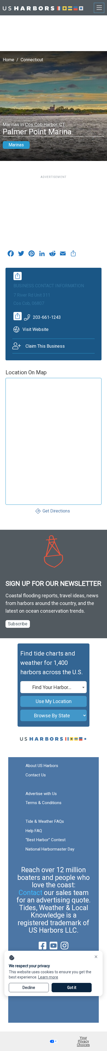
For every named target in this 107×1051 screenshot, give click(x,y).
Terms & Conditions (43, 802)
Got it (71, 987)
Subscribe (17, 623)
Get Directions (56, 511)
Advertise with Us (41, 793)
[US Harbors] (43, 7)
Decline (28, 987)
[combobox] (53, 687)
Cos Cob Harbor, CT (45, 124)
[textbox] (53, 687)
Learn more (48, 977)
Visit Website (35, 329)
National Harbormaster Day (50, 849)
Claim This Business (45, 346)
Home (8, 59)
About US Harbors (42, 765)
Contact (30, 893)
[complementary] (73, 254)
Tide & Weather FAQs (45, 821)
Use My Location (54, 701)
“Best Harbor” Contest (46, 839)
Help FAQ (34, 830)
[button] (53, 1041)
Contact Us (36, 775)
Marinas (16, 144)
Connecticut (32, 59)
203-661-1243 (47, 317)
